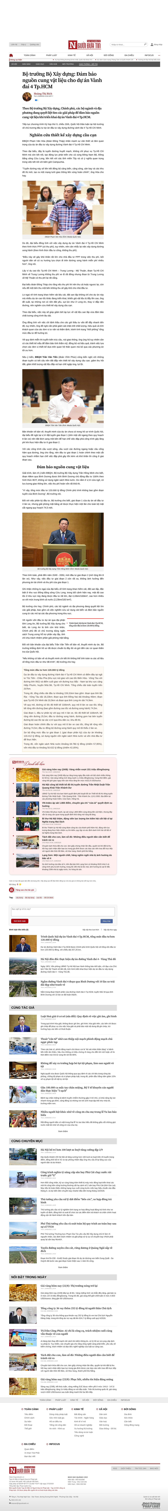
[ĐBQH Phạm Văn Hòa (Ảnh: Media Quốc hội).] (63, 208)
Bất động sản (80, 1414)
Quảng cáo (34, 44)
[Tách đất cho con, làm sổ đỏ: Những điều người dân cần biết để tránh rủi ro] (28, 842)
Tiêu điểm (28, 1414)
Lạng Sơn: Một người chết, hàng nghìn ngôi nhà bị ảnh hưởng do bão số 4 (77, 857)
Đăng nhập (107, 921)
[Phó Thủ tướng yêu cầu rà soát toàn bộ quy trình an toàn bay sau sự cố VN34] (23, 1230)
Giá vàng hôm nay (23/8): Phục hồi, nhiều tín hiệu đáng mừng (77, 1379)
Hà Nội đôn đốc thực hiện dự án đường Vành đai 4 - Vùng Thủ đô (78, 959)
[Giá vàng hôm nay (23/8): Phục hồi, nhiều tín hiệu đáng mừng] (23, 1386)
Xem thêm (63, 1131)
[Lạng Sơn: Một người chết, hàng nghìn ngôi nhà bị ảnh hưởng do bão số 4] (28, 860)
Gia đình (128, 1414)
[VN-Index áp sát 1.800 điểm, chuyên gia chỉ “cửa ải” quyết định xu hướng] (28, 808)
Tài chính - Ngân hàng (84, 1418)
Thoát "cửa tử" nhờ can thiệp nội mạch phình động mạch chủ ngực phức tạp (76, 1040)
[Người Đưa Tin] (53, 1470)
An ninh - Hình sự (57, 1428)
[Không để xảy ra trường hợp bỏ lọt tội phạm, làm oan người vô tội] (23, 1070)
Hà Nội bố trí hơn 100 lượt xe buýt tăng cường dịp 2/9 (72, 1149)
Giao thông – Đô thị (88, 64)
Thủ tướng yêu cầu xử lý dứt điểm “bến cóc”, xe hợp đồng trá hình (76, 1201)
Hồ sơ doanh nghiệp (83, 1425)
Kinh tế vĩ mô (80, 1421)
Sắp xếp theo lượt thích (91, 930)
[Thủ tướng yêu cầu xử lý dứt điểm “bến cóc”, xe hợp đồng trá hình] (23, 1206)
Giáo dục (40, 64)
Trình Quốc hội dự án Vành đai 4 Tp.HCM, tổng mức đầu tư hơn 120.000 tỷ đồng (86, 624)
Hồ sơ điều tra (55, 1421)
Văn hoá (53, 64)
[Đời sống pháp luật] (135, 1505)
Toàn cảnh (29, 55)
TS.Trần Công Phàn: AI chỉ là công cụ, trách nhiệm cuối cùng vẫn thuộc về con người (76, 1332)
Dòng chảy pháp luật (58, 1414)
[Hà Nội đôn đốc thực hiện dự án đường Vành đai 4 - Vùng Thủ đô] (23, 966)
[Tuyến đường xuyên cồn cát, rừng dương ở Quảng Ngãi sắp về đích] (23, 1254)
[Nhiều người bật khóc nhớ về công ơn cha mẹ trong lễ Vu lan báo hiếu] (23, 1118)
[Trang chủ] (84, 44)
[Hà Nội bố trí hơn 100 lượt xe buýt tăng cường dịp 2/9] (23, 1156)
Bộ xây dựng (29, 898)
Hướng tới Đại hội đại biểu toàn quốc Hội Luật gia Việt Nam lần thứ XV (141, 60)
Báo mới (154, 1468)
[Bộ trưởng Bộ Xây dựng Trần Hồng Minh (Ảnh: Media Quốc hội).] (63, 540)
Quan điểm (29, 1449)
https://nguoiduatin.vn (16, 1477)
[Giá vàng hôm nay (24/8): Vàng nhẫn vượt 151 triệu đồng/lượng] (28, 775)
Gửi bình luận (20, 921)
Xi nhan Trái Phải (31, 1453)
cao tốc (39, 898)
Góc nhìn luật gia (56, 1418)
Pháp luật (51, 55)
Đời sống (109, 55)
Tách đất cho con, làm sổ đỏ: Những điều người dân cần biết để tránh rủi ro (76, 838)
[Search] (145, 44)
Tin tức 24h (140, 1468)
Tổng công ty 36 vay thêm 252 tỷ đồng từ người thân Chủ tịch (76, 1308)
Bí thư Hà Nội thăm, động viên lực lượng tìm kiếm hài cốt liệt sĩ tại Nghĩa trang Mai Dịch (77, 820)
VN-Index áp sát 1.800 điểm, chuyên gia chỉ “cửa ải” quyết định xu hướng (77, 804)
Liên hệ (14, 44)
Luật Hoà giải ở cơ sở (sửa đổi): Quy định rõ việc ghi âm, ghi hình (79, 1016)
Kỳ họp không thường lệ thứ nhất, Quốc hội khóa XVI (51, 60)
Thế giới (28, 1428)
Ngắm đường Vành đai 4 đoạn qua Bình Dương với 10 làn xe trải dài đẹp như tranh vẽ (78, 983)
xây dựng (19, 898)
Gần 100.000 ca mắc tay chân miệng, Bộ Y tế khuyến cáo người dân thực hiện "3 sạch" (77, 1089)
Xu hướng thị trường (83, 1428)
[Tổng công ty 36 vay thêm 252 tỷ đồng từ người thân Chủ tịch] (23, 1315)
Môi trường (68, 64)
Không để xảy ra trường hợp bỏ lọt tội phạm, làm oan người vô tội (77, 1065)
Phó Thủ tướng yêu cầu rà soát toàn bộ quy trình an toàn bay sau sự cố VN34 (78, 1225)
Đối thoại (28, 1425)
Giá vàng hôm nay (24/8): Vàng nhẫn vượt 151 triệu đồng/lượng (75, 769)
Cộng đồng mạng (131, 1425)
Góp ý (23, 44)
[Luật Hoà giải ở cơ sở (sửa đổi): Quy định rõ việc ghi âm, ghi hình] (23, 1023)
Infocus (149, 55)
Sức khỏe (128, 1418)
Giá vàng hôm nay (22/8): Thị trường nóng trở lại (69, 1285)
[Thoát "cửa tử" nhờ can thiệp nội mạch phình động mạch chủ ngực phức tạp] (23, 1045)
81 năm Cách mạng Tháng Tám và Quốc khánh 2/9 (93, 60)
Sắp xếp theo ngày (110, 930)
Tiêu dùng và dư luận (83, 1432)
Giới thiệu (126, 1468)
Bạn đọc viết (29, 1456)
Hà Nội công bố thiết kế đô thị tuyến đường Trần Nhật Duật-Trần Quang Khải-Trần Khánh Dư (76, 786)
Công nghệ (79, 1436)
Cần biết (128, 1421)
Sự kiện (27, 1421)
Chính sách (29, 1418)
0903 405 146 (16, 1500)
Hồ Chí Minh (48, 898)
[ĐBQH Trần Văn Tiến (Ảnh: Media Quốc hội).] (63, 396)
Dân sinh (26, 64)
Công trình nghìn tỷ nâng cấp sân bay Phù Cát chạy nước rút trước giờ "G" (76, 1174)
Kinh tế (72, 55)
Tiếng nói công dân (57, 1425)
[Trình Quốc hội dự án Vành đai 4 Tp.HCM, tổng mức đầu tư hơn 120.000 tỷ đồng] (23, 943)
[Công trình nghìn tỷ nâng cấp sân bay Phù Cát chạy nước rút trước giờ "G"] (23, 1179)
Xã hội (89, 55)
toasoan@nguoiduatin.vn (20, 1503)
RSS (115, 1468)
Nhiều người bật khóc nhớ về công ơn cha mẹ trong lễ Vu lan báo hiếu (79, 1113)
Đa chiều (129, 55)
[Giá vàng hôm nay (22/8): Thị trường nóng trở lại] (23, 1292)
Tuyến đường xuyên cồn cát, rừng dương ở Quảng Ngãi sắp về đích (76, 1249)
